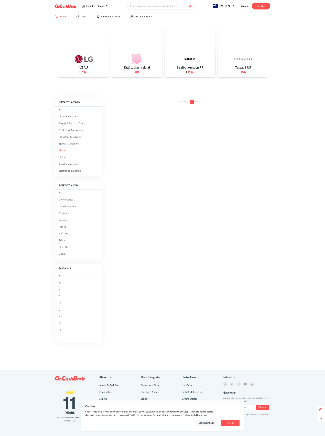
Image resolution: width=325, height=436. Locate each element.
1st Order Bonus (143, 17)
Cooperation (105, 392)
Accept (230, 423)
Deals (83, 17)
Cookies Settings (206, 423)
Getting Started (190, 399)
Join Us (103, 399)
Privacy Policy (159, 415)
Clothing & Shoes (149, 392)
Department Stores (150, 385)
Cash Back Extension (192, 392)
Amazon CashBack (110, 17)
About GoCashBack (109, 385)
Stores (63, 16)
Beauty (144, 399)
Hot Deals (187, 385)
